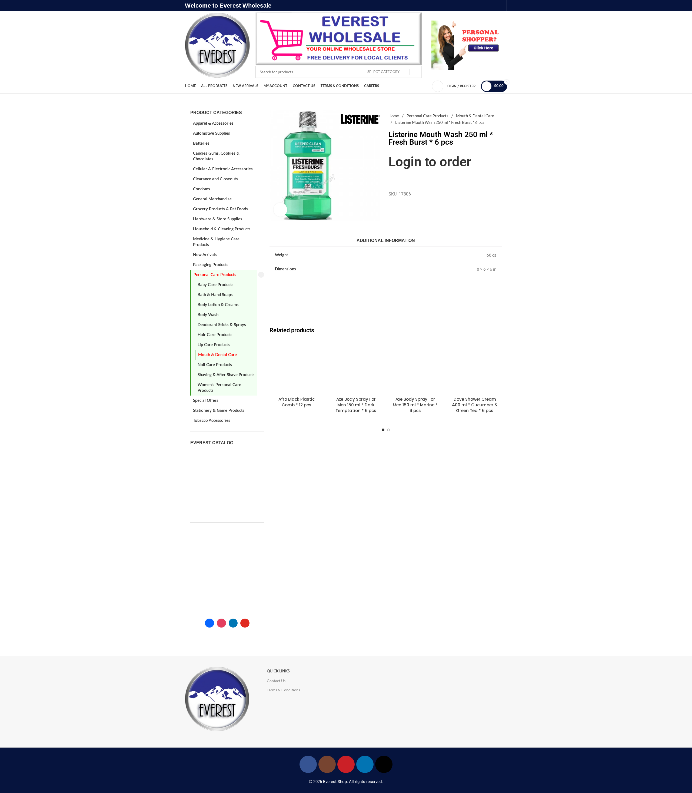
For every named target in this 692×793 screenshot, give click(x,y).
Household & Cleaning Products (222, 229)
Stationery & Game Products (218, 411)
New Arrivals (205, 255)
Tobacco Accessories (211, 421)
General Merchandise (212, 199)
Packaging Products (210, 265)
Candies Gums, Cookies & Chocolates (216, 156)
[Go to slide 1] (383, 430)
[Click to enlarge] (280, 209)
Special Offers (205, 401)
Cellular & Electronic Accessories (223, 169)
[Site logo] (217, 44)
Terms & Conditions (283, 690)
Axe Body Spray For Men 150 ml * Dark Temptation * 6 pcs (355, 404)
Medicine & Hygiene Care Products (216, 242)
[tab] (385, 240)
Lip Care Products (214, 345)
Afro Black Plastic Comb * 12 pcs (296, 402)
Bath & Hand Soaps (215, 295)
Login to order (429, 162)
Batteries (201, 143)
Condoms (201, 189)
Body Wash (208, 315)
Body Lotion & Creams (218, 305)
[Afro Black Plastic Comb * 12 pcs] (297, 367)
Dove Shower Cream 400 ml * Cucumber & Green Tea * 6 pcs (475, 404)
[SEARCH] (416, 72)
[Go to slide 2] (388, 430)
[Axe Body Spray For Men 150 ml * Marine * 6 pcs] (415, 367)
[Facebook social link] (308, 764)
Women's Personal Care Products (219, 388)
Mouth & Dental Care (217, 355)
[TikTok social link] (383, 764)
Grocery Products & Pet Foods (220, 209)
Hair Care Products (215, 335)
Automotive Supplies (211, 133)
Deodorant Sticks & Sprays (222, 325)
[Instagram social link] (327, 764)
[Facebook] (209, 623)
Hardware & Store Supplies (217, 219)
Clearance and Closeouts (215, 179)
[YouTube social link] (346, 764)
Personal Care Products (215, 275)
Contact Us (276, 680)
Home (394, 115)
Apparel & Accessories (213, 123)
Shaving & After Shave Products (226, 375)
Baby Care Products (216, 285)
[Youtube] (245, 623)
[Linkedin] (233, 623)
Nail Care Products (215, 365)
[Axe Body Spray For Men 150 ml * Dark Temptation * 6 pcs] (356, 367)
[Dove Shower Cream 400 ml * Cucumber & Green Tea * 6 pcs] (475, 367)
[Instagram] (221, 623)
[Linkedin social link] (365, 764)
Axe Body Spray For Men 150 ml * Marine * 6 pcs (415, 404)
